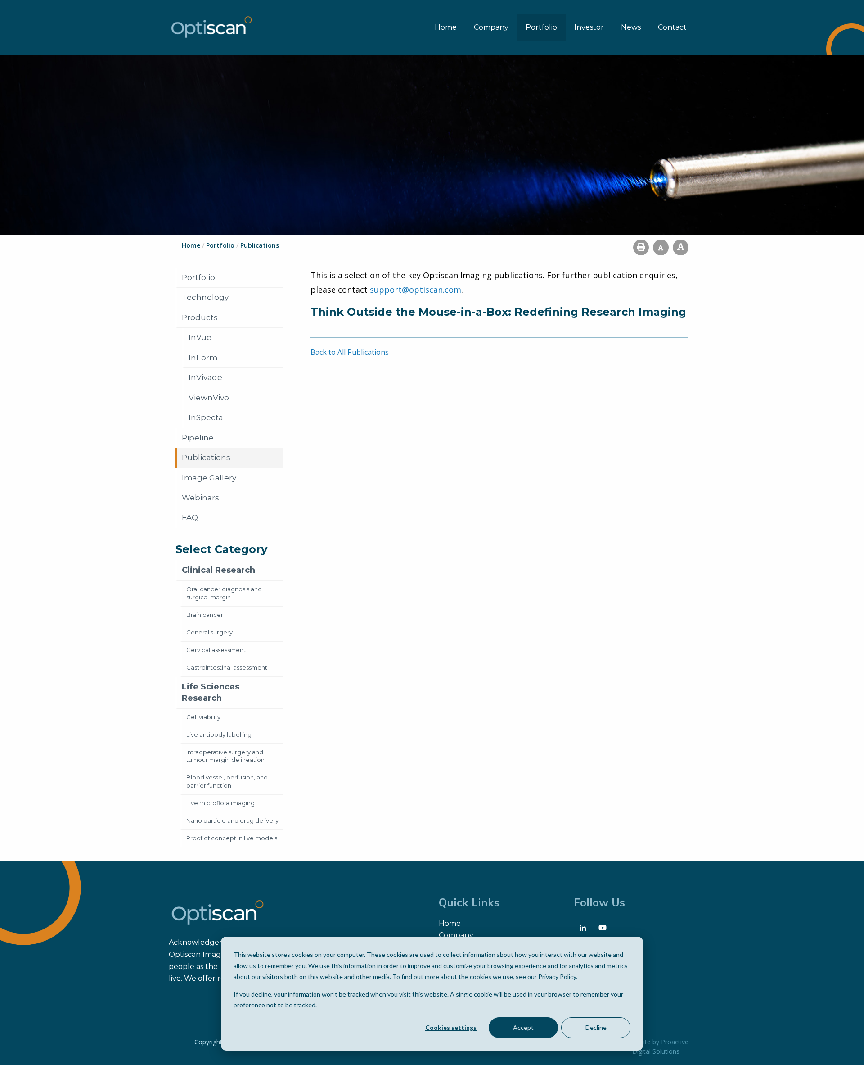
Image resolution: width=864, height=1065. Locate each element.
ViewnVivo (209, 397)
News (631, 27)
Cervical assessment (216, 649)
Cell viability (203, 717)
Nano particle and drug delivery (232, 820)
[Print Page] (641, 247)
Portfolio (541, 27)
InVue (200, 337)
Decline (596, 1027)
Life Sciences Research (210, 692)
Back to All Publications (349, 352)
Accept (523, 1027)
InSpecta (206, 417)
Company (491, 27)
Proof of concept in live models (231, 838)
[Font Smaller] (661, 247)
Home (446, 27)
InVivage (205, 377)
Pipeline (198, 437)
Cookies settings (451, 1027)
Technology (205, 297)
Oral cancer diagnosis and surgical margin (224, 593)
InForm (203, 357)
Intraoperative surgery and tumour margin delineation (225, 756)
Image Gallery (209, 477)
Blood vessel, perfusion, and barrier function (227, 781)
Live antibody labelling (219, 734)
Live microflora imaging (220, 803)
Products (200, 317)
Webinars (200, 497)
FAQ (190, 517)
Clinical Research (218, 570)
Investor (589, 27)
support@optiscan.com (415, 289)
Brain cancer (204, 614)
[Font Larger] (680, 247)
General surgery (209, 632)
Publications (206, 457)
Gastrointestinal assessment (226, 667)
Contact (672, 27)
